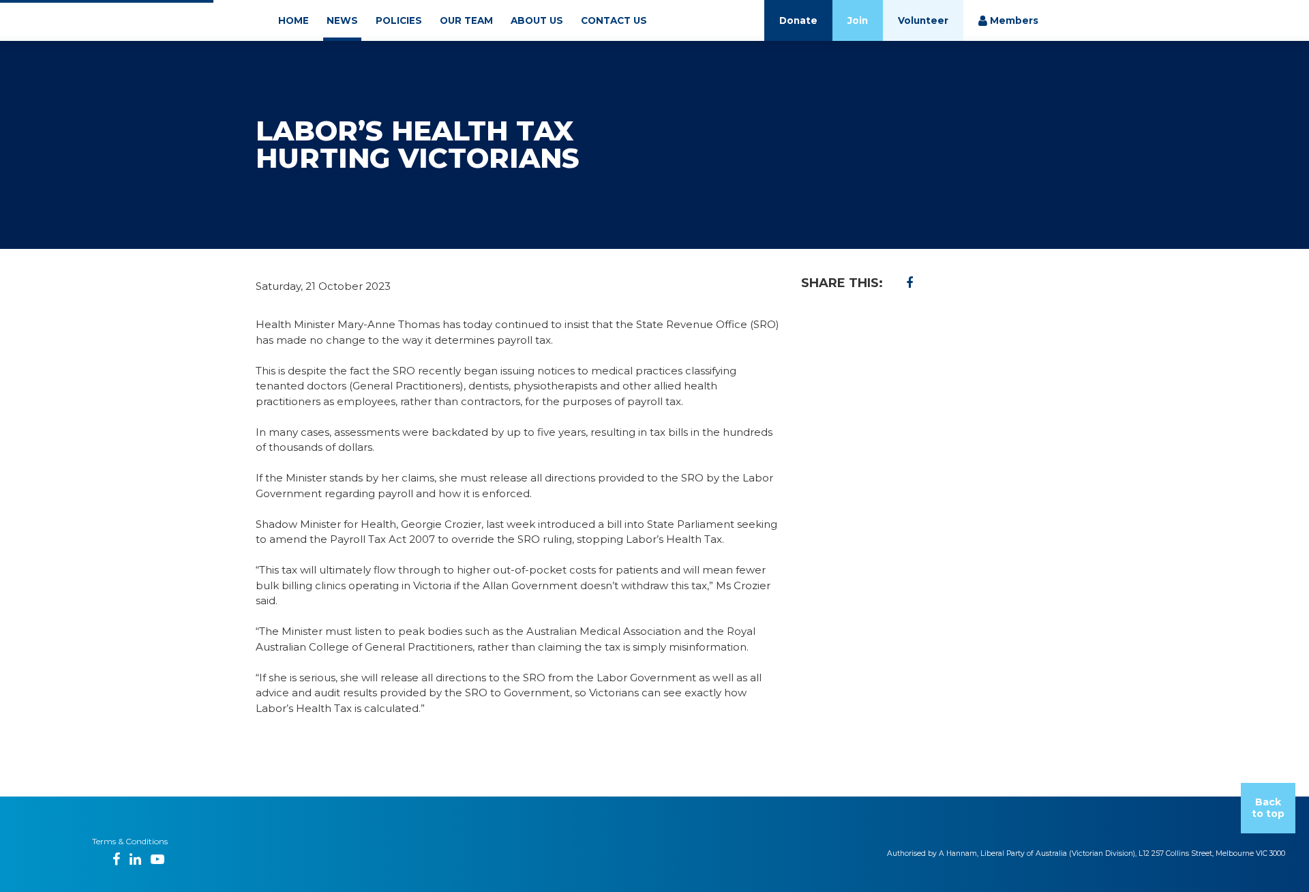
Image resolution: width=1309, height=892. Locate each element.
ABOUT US (537, 20)
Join (857, 20)
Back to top (1268, 808)
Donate (798, 20)
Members (1012, 20)
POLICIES (399, 20)
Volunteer (923, 20)
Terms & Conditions (130, 841)
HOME (293, 20)
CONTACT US (614, 20)
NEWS (342, 20)
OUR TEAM (466, 20)
